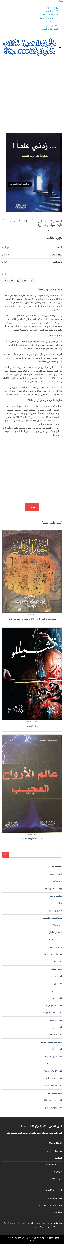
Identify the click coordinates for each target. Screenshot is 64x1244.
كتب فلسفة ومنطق (52, 1071)
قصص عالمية (51, 25)
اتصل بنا (58, 1158)
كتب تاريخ (57, 983)
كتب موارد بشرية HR (52, 1100)
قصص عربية (56, 947)
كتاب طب (57, 961)
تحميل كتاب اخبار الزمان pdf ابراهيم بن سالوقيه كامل (32, 619)
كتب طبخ (57, 1027)
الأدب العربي (56, 874)
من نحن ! (58, 1171)
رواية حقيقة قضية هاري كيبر (50, 1205)
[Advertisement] (32, 95)
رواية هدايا (58, 1212)
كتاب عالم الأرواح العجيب (32, 838)
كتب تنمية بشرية (50, 14)
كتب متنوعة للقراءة (54, 230)
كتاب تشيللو (32, 726)
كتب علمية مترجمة (53, 1056)
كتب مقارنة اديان (50, 29)
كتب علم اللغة (55, 1034)
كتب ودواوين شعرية (52, 1107)
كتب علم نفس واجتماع (51, 1042)
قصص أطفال (55, 932)
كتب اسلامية (52, 11)
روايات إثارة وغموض (52, 888)
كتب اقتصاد (56, 976)
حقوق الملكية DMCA (53, 1165)
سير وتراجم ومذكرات (52, 910)
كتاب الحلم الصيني (54, 1198)
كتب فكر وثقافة (54, 1063)
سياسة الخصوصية (54, 1151)
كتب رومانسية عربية (49, 18)
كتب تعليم (57, 991)
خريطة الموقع (56, 1178)
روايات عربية (52, 7)
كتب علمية (57, 1049)
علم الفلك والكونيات (52, 918)
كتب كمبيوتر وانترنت (52, 1078)
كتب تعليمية (56, 998)
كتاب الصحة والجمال (52, 954)
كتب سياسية (52, 22)
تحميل (32, 507)
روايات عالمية (56, 896)
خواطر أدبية (56, 881)
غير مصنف (57, 925)
